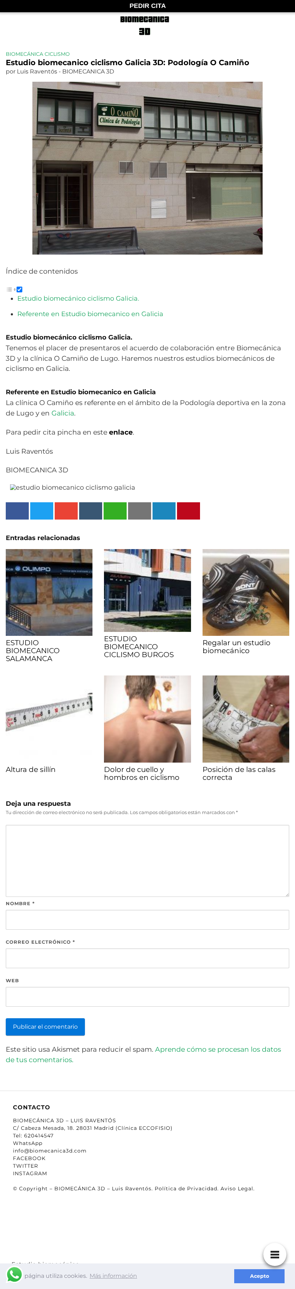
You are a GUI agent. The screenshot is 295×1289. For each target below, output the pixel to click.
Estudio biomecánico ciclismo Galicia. (78, 298)
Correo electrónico (40, 942)
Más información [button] (113, 1275)
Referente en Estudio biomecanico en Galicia (90, 314)
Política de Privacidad (186, 1188)
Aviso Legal (237, 1188)
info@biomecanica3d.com (50, 1150)
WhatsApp (27, 1143)
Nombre (20, 903)
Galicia (62, 413)
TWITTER (25, 1166)
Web (12, 980)
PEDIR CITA (148, 5)
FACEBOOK (29, 1158)
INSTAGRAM (30, 1173)
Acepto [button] (259, 1276)
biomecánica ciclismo (38, 54)
